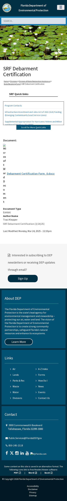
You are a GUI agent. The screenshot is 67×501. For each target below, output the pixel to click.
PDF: (16, 472)
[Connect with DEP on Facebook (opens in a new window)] (7, 452)
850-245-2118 (16, 445)
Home (6, 81)
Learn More (19, 342)
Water (16, 392)
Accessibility (33, 486)
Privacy (32, 492)
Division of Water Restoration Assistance (34, 81)
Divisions (13, 81)
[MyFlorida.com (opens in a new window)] (38, 453)
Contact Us (44, 398)
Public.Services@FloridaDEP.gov (25, 438)
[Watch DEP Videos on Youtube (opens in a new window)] (27, 452)
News (41, 386)
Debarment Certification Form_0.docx (31, 173)
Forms (41, 374)
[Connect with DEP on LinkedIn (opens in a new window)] (22, 452)
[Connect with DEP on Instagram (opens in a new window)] (17, 452)
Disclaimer (33, 489)
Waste (16, 386)
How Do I (42, 380)
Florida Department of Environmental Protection (41, 479)
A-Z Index (43, 369)
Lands (16, 374)
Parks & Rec (18, 380)
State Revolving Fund (12, 84)
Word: (32, 472)
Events (41, 392)
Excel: (48, 472)
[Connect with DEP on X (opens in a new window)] (12, 452)
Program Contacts (13, 105)
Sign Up (23, 278)
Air (14, 369)
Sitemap (33, 495)
